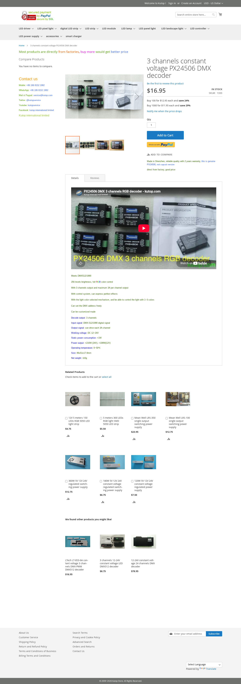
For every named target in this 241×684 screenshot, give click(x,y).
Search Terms (80, 632)
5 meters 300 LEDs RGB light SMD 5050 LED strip (113, 421)
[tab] (75, 178)
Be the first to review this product (165, 83)
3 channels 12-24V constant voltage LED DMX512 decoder (111, 563)
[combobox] (195, 14)
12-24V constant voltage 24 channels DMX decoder (143, 563)
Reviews (94, 178)
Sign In (172, 3)
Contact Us (78, 651)
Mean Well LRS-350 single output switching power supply (144, 422)
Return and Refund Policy (33, 646)
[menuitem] (25, 28)
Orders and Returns (84, 646)
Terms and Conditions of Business (37, 651)
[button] (213, 3)
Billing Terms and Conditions (34, 655)
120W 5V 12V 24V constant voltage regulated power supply (143, 485)
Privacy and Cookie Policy (86, 637)
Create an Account (191, 3)
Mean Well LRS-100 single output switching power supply (179, 422)
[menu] (120, 32)
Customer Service (28, 637)
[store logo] (36, 16)
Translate (211, 668)
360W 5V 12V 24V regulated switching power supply (78, 484)
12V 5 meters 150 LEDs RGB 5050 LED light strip (79, 421)
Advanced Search (82, 641)
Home (21, 45)
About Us (24, 632)
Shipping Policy (27, 641)
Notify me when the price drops (164, 111)
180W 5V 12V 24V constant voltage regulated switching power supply (112, 485)
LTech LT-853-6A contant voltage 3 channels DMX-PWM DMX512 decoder (76, 565)
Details (75, 178)
